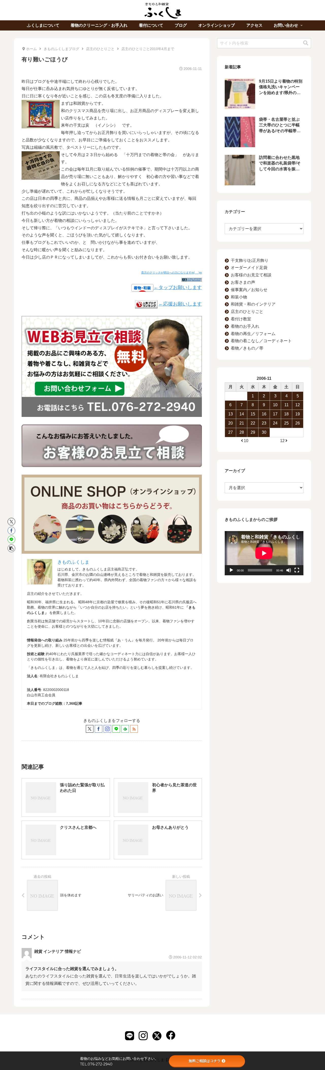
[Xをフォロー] (89, 729)
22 (253, 423)
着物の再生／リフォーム (253, 333)
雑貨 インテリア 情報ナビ (57, 951)
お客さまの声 (243, 282)
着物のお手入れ (245, 326)
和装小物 (239, 297)
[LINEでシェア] (11, 539)
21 (241, 423)
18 (286, 414)
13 (230, 414)
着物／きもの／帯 (247, 348)
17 (275, 414)
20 (230, 423)
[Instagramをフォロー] (107, 729)
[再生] (231, 570)
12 (297, 405)
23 (264, 423)
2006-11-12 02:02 (187, 957)
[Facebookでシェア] (11, 530)
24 (275, 423)
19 (297, 414)
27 (230, 432)
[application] (264, 553)
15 (253, 414)
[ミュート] (288, 570)
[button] (11, 548)
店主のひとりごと (247, 311)
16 (264, 414)
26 (297, 423)
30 (264, 432)
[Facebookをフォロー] (98, 729)
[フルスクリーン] (296, 570)
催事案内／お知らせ (249, 290)
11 (286, 405)
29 (253, 432)
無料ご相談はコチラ (205, 1061)
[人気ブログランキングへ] (146, 304)
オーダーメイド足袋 (249, 267)
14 (241, 414)
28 (241, 432)
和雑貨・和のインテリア (253, 304)
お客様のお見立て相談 (251, 275)
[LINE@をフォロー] (116, 729)
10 (275, 405)
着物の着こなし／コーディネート (261, 341)
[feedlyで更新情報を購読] (125, 729)
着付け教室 (241, 319)
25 (286, 423)
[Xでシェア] (11, 521)
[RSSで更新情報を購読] (134, 729)
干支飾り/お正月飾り (249, 260)
